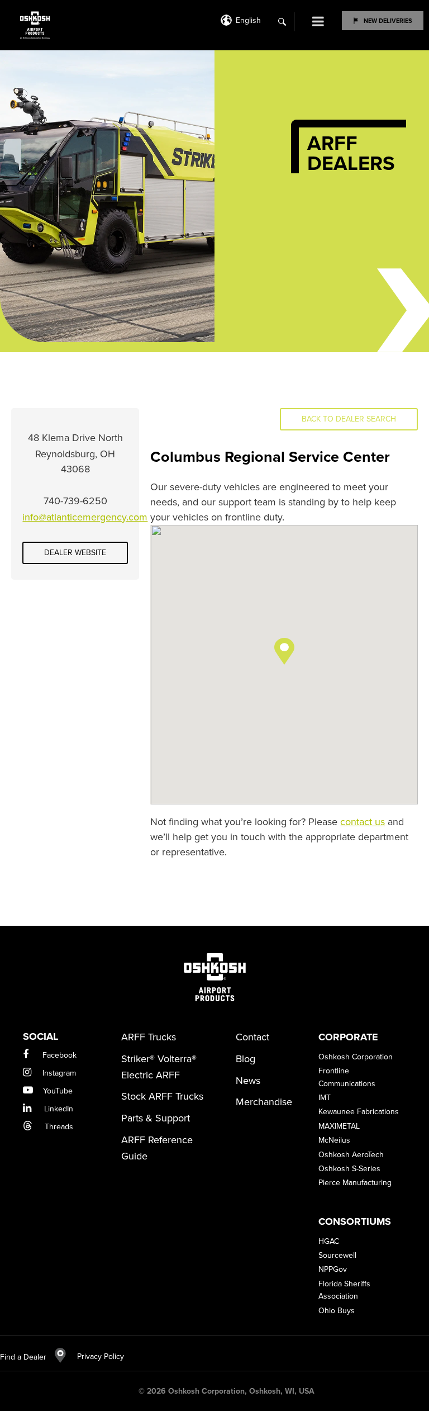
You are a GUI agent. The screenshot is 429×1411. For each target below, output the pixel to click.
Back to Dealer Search (349, 419)
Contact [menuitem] (252, 1037)
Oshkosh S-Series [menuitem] (349, 1169)
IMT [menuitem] (324, 1098)
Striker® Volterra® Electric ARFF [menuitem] (159, 1067)
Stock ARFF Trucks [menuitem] (162, 1096)
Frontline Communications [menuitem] (346, 1077)
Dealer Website (75, 552)
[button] (284, 651)
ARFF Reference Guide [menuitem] (157, 1148)
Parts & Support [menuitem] (155, 1118)
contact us (362, 822)
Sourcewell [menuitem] (337, 1255)
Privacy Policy (95, 1356)
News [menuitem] (248, 1080)
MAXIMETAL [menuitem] (339, 1126)
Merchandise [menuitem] (264, 1102)
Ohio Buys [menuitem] (336, 1311)
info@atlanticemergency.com (84, 517)
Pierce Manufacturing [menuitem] (355, 1183)
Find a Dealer (23, 1357)
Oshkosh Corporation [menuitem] (355, 1057)
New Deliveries (388, 20)
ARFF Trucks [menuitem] (148, 1037)
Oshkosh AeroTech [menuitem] (351, 1155)
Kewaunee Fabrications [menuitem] (358, 1112)
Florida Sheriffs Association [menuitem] (344, 1290)
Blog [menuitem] (245, 1059)
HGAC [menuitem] (328, 1241)
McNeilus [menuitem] (334, 1140)
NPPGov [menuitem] (332, 1269)
